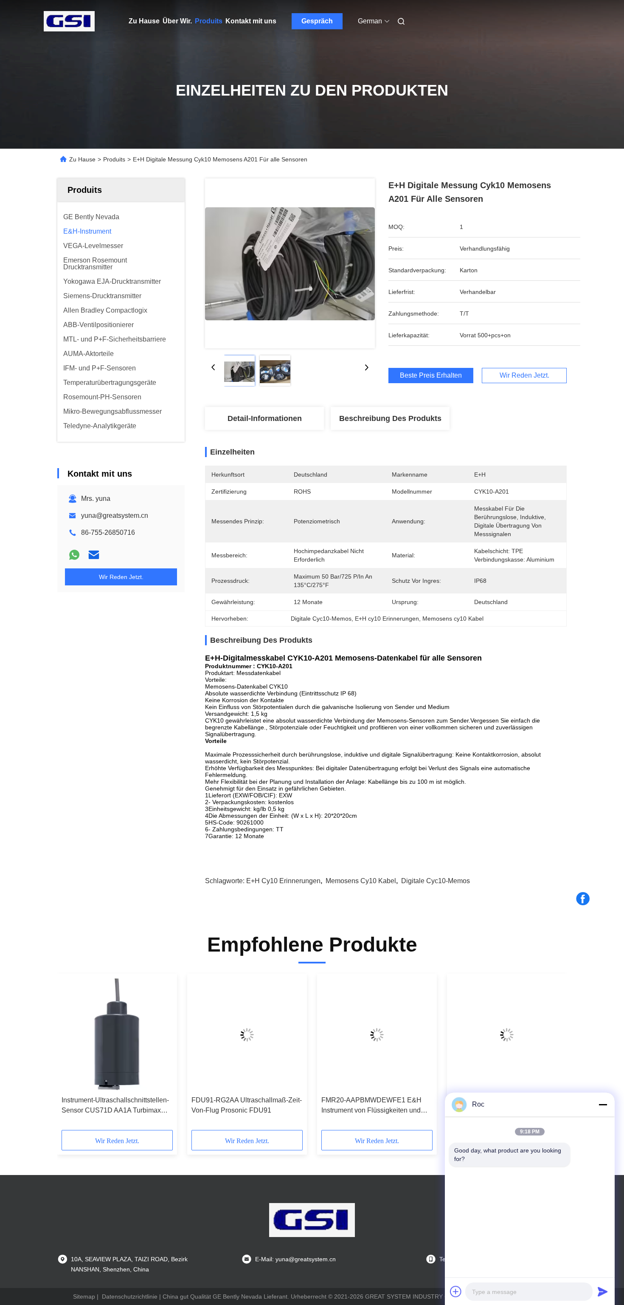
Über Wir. (177, 21)
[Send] (603, 1291)
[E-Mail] (94, 555)
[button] (72, 1054)
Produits (208, 21)
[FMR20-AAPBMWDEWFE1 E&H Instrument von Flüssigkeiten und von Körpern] (377, 1035)
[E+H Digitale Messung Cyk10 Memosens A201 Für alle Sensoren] (290, 263)
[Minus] (603, 1104)
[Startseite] (69, 21)
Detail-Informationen (265, 418)
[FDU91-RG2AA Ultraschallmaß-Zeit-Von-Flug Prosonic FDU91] (247, 1035)
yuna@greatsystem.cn (114, 515)
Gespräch (317, 21)
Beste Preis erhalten (431, 375)
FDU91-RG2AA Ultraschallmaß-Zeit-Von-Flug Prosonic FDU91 (246, 1105)
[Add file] (456, 1291)
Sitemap (84, 1296)
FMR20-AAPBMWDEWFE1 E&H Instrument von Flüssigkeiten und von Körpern (371, 1106)
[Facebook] (582, 899)
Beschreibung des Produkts (390, 418)
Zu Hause (144, 21)
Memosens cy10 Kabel (361, 880)
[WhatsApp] (74, 555)
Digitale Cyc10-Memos (435, 880)
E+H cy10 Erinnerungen (283, 880)
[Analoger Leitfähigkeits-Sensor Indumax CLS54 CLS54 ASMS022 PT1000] (506, 1035)
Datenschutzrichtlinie (129, 1296)
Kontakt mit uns (250, 21)
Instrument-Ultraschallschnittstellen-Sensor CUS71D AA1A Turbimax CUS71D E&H (115, 1106)
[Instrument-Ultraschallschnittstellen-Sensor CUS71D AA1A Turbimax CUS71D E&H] (117, 1035)
